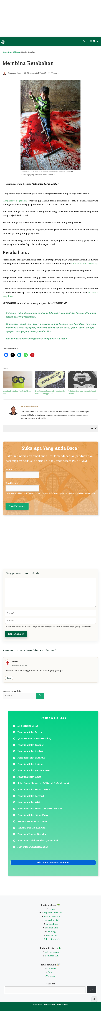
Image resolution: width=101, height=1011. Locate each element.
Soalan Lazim (51, 927)
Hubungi (51, 931)
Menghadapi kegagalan (15, 200)
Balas (9, 678)
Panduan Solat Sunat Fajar (32, 815)
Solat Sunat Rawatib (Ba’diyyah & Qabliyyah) (43, 783)
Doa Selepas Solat (27, 725)
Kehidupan (16, 52)
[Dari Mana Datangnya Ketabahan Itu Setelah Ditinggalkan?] (50, 379)
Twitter (51, 972)
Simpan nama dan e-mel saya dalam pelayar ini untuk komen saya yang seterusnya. (50, 626)
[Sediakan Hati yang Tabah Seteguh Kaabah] (82, 379)
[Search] (40, 696)
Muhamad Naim (14, 73)
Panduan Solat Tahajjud (31, 757)
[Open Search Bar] (84, 41)
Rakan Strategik (52, 939)
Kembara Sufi (52, 955)
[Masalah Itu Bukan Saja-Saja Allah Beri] (17, 379)
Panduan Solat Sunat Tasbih (33, 789)
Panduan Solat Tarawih (31, 795)
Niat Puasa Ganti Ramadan (32, 846)
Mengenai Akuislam (52, 912)
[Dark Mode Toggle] (94, 999)
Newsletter (51, 935)
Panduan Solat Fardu (29, 732)
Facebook (51, 968)
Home (5, 52)
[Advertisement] (50, 18)
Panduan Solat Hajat (29, 776)
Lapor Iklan (52, 924)
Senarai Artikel (51, 920)
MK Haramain (52, 952)
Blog (9, 52)
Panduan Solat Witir (29, 802)
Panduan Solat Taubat (30, 751)
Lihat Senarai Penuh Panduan (53, 862)
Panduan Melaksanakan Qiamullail (37, 840)
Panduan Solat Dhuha (30, 764)
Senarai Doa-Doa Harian (31, 827)
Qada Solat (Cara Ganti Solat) (34, 738)
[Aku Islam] (3, 41)
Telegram (51, 976)
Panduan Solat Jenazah (30, 744)
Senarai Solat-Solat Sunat (32, 821)
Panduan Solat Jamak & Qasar (34, 770)
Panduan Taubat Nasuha (31, 834)
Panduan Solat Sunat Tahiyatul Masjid (39, 808)
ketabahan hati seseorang (84, 263)
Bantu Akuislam (52, 916)
